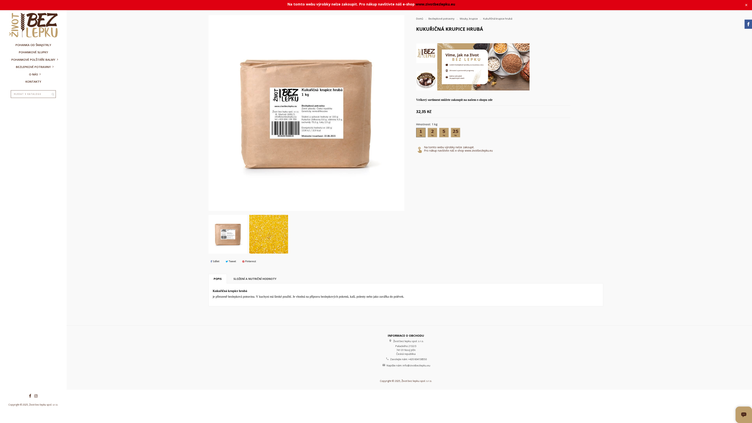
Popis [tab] (218, 279)
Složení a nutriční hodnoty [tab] (254, 279)
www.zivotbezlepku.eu (435, 4)
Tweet (232, 261)
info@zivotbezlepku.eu (416, 365)
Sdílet (216, 261)
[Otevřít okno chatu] (744, 415)
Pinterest (250, 261)
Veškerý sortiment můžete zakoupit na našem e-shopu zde (454, 99)
